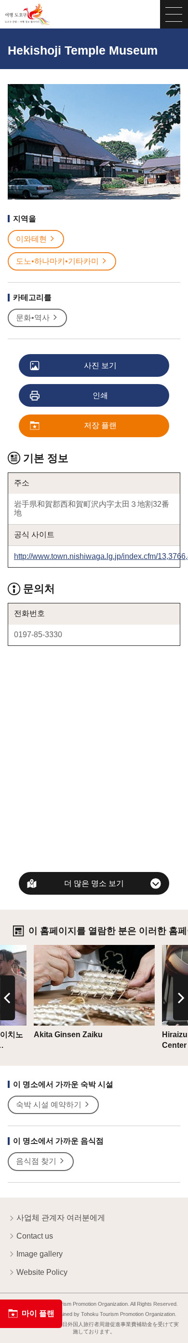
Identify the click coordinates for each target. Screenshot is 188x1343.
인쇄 (100, 395)
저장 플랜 (100, 425)
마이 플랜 (38, 1313)
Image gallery (39, 1254)
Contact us (34, 1236)
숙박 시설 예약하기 (48, 1104)
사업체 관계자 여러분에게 (60, 1218)
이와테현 (31, 239)
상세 (41, 949)
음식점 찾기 (36, 1161)
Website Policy (41, 1272)
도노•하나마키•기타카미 (57, 261)
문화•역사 (33, 318)
